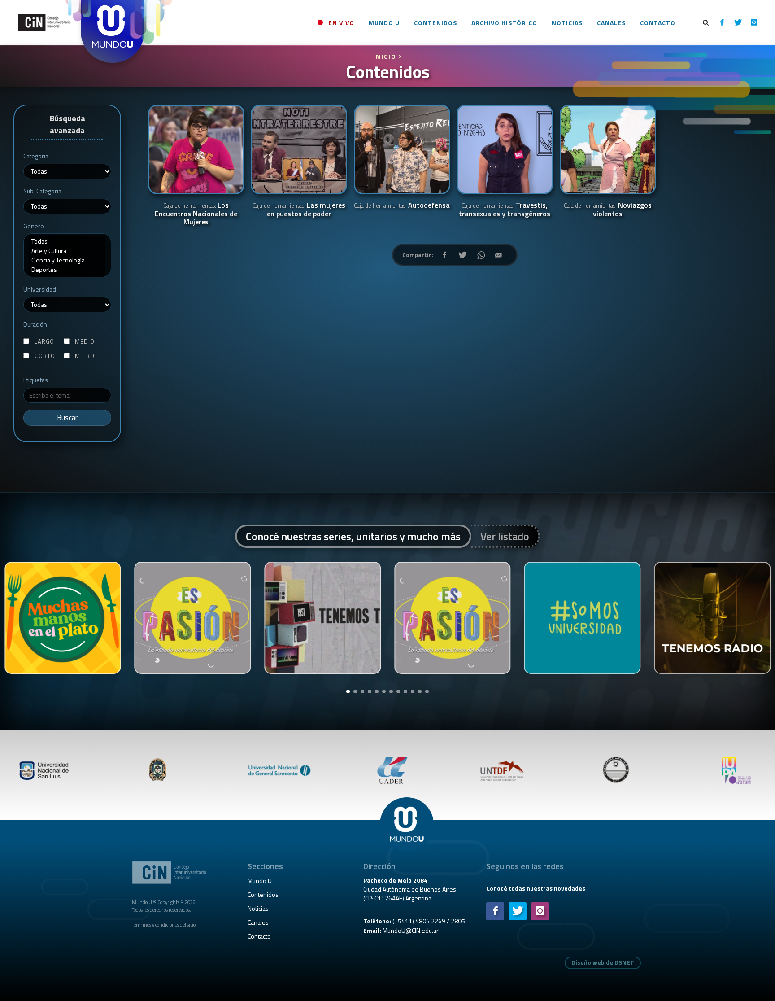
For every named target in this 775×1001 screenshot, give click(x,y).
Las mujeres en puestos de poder (299, 210)
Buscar (67, 417)
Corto (45, 356)
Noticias (258, 908)
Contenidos (263, 894)
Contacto (259, 936)
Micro (85, 356)
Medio (85, 341)
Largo (44, 341)
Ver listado (504, 536)
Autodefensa (402, 205)
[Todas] (67, 241)
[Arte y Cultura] (67, 250)
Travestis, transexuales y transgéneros (504, 210)
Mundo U (260, 880)
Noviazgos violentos (608, 210)
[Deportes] (67, 269)
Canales (258, 922)
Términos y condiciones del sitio (164, 924)
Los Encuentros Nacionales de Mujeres (196, 214)
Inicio (386, 56)
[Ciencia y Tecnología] (67, 260)
